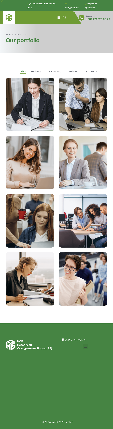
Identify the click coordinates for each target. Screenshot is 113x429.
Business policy (77, 109)
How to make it (77, 167)
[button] (85, 346)
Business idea (23, 109)
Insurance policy (78, 225)
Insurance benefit (26, 225)
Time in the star (77, 283)
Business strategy (26, 167)
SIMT (70, 422)
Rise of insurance (25, 283)
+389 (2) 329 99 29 (98, 19)
